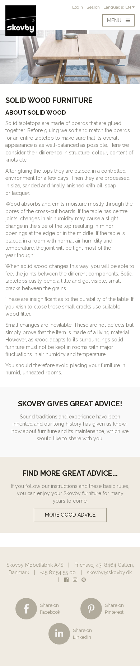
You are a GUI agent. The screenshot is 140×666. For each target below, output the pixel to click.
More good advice (70, 515)
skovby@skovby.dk (109, 572)
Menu (116, 20)
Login (77, 7)
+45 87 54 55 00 (58, 572)
